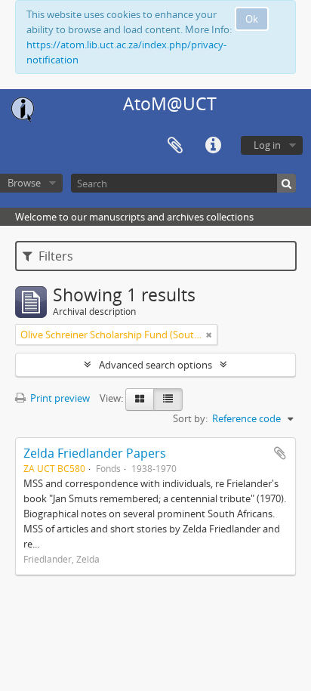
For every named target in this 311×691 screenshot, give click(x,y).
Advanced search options (155, 365)
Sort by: (190, 418)
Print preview (59, 398)
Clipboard (175, 146)
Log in (267, 145)
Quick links (213, 146)
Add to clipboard (280, 453)
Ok (251, 19)
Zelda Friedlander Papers (94, 453)
